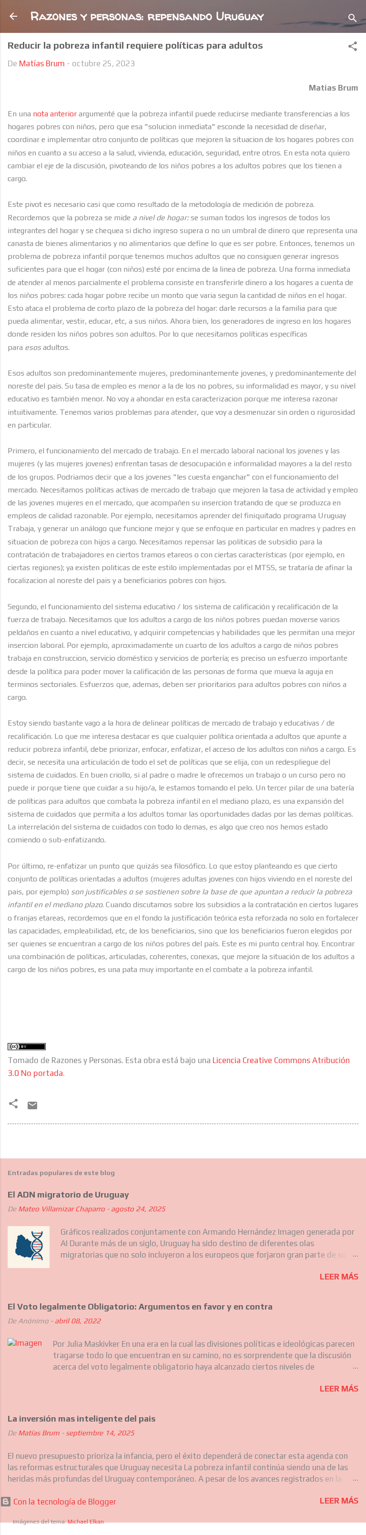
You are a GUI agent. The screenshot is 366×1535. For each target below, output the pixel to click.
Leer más (339, 1276)
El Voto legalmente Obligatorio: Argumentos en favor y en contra (140, 1306)
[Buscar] (352, 19)
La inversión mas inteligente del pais (81, 1418)
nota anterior (55, 113)
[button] (352, 48)
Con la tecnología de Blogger (63, 1501)
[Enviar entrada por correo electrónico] (32, 1108)
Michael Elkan (86, 1521)
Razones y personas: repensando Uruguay (147, 16)
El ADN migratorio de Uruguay (68, 1194)
